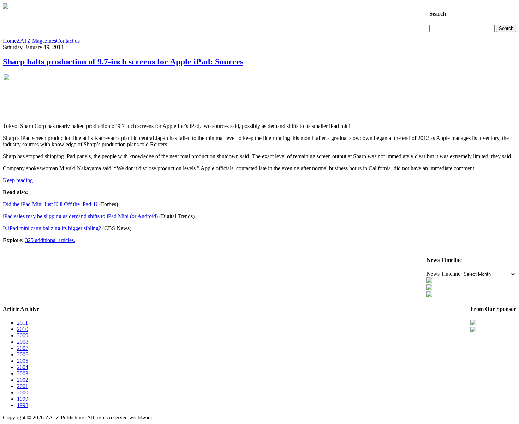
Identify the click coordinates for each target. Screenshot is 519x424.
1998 (22, 405)
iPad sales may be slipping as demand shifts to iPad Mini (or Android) (80, 216)
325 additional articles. (50, 240)
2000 (22, 392)
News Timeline (443, 274)
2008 (22, 342)
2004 (22, 367)
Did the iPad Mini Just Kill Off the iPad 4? (50, 204)
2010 (22, 329)
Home (10, 41)
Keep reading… (20, 180)
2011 (22, 323)
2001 (22, 386)
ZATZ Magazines (36, 41)
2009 (22, 335)
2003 (22, 373)
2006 (22, 354)
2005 (22, 361)
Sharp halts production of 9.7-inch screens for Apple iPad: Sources (123, 61)
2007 (22, 348)
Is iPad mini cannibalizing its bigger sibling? (52, 228)
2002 (22, 380)
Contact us (68, 41)
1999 (22, 399)
